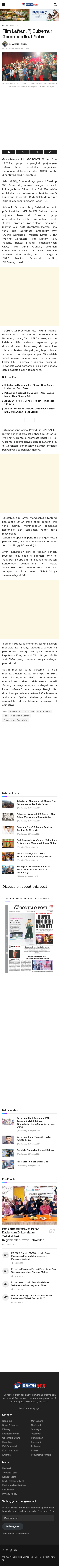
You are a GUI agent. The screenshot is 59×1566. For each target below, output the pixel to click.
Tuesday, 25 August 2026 (28, 847)
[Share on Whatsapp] (36, 152)
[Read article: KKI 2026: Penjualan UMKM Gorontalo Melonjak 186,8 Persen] (8, 856)
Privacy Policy (9, 1493)
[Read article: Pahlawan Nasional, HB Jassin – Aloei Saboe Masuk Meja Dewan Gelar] (8, 817)
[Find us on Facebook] (3, 1550)
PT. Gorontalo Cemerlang (21, 1557)
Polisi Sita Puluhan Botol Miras (33, 1161)
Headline (14, 25)
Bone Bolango (10, 1425)
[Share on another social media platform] (50, 152)
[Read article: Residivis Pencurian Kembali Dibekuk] (8, 1153)
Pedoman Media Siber (14, 1485)
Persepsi (36, 1442)
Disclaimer (8, 1489)
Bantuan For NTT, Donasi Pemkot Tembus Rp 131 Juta (34, 829)
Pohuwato (36, 1446)
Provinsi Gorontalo (41, 1454)
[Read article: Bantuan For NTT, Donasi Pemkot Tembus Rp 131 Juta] (8, 830)
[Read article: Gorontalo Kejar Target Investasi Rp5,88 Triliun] (8, 1140)
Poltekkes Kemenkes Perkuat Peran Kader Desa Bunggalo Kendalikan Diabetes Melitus (33, 1270)
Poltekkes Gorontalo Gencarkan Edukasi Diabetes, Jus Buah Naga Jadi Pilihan (30, 1284)
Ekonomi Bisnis (10, 1433)
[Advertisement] (29, 120)
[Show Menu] (3, 4)
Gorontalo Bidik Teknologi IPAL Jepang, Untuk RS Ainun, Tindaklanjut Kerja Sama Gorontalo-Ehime (36, 1122)
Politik (34, 1450)
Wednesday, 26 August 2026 (29, 808)
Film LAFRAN (43, 711)
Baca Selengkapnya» (29, 1408)
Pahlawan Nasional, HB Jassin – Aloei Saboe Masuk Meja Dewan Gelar (36, 815)
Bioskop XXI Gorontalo (22, 711)
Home (5, 25)
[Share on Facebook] (8, 152)
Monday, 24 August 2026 (28, 876)
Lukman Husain (19, 44)
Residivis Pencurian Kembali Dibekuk (36, 1150)
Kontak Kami (9, 1476)
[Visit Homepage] (29, 4)
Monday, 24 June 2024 (17, 48)
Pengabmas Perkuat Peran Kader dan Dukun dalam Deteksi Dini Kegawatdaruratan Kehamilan (23, 1234)
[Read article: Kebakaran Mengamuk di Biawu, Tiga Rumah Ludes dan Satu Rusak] (8, 804)
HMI (6, 716)
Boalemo (7, 1421)
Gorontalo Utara (11, 1438)
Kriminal (6, 1454)
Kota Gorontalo (10, 1450)
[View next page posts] (32, 420)
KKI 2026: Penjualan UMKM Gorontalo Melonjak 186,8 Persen (34, 855)
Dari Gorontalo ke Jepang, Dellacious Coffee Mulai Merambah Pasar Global (37, 842)
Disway (6, 1429)
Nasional (36, 1425)
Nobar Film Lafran (20, 716)
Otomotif (36, 1433)
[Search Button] (55, 4)
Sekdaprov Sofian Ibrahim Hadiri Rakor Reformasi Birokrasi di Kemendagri (34, 869)
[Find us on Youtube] (15, 1550)
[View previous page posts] (27, 420)
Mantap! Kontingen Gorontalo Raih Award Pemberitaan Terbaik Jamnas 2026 (31, 1297)
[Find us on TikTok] (11, 1550)
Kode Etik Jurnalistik (13, 1481)
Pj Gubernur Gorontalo (16, 720)
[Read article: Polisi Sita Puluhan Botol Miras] (8, 1164)
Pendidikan (37, 1438)
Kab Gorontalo (10, 1446)
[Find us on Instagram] (7, 1550)
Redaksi (6, 1468)
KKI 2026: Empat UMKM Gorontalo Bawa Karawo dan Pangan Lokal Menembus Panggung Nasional (30, 1256)
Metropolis (37, 1421)
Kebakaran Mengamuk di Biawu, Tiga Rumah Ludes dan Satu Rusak (36, 802)
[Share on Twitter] (22, 152)
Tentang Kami (9, 1472)
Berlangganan (12, 1526)
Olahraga (36, 1429)
